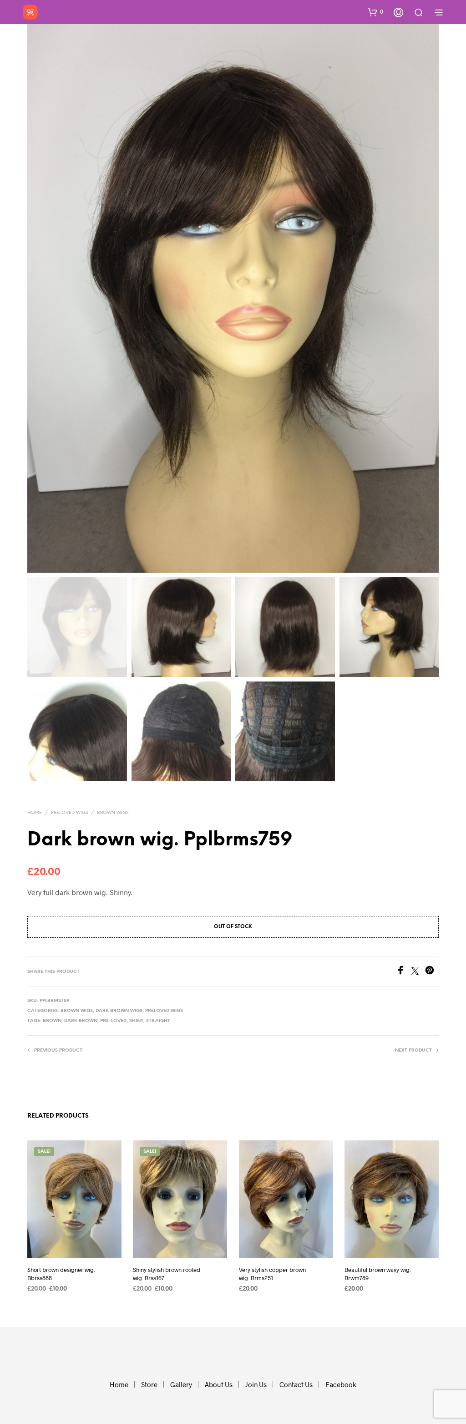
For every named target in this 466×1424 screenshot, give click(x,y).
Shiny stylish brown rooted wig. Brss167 (166, 1273)
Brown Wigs (112, 812)
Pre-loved (113, 1020)
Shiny (136, 1020)
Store (149, 1384)
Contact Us (296, 1384)
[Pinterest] (432, 971)
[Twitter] (418, 971)
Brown (52, 1020)
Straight (158, 1020)
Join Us (256, 1384)
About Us (219, 1384)
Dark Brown (80, 1020)
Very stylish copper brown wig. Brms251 (272, 1273)
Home (34, 812)
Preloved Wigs (69, 812)
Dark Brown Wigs (119, 1010)
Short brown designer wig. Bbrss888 (61, 1273)
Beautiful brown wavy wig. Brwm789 (377, 1273)
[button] (375, 11)
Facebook (340, 1384)
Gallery (181, 1384)
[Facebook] (403, 971)
